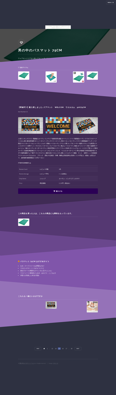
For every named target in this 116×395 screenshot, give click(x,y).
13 (52, 348)
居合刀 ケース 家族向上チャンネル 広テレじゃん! (36, 271)
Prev (38, 348)
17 (66, 348)
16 (63, 348)
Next (78, 348)
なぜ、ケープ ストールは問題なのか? (32, 266)
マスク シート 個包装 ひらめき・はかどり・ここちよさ (38, 273)
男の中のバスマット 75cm (26, 363)
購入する (59, 191)
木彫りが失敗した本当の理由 (29, 275)
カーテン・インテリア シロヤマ (69, 178)
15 (59, 348)
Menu (110, 2)
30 (71, 348)
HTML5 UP (55, 363)
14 (55, 348)
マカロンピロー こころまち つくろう (32, 268)
